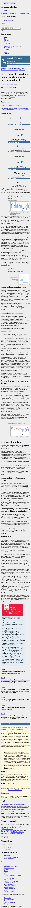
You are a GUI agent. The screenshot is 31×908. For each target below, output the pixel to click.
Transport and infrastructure (11, 881)
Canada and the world (9, 882)
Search (19, 66)
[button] (8, 20)
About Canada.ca (8, 901)
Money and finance (9, 884)
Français (6, 10)
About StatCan (8, 47)
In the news (4, 68)
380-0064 (25, 140)
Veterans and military (9, 888)
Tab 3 (21, 119)
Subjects (6, 37)
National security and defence (11, 876)
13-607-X (17, 813)
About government (9, 858)
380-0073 (25, 186)
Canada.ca (6, 49)
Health (5, 872)
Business (6, 869)
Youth (5, 890)
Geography (7, 43)
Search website (11, 61)
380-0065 (25, 177)
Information (22, 70)
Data (5, 39)
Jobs (5, 865)
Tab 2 (21, 118)
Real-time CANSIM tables (15, 790)
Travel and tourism (9, 868)
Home (5, 52)
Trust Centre (7, 849)
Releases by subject (18, 68)
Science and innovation (10, 885)
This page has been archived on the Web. (11, 105)
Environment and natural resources (13, 875)
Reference (6, 42)
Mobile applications (9, 899)
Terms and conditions (9, 902)
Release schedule (13, 70)
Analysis (6, 40)
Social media (7, 898)
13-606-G (8, 817)
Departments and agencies (11, 857)
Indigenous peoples (9, 887)
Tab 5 (21, 122)
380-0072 (25, 167)
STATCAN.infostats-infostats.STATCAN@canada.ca (9, 829)
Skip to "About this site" (10, 3)
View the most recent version (9, 84)
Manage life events (9, 891)
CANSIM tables (13, 108)
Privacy (6, 903)
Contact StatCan (8, 848)
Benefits (6, 871)
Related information (23, 108)
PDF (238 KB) (25, 109)
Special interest (5, 70)
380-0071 (25, 150)
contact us (12, 97)
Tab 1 (21, 117)
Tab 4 (21, 121)
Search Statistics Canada (7, 27)
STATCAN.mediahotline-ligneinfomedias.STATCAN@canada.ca (12, 832)
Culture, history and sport (10, 878)
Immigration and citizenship (11, 866)
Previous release (14, 109)
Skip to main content (9, 2)
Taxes (5, 874)
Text (4, 108)
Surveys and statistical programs (12, 46)
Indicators (10, 68)
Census (6, 44)
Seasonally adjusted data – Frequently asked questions (15, 728)
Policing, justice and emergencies (12, 879)
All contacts (7, 855)
